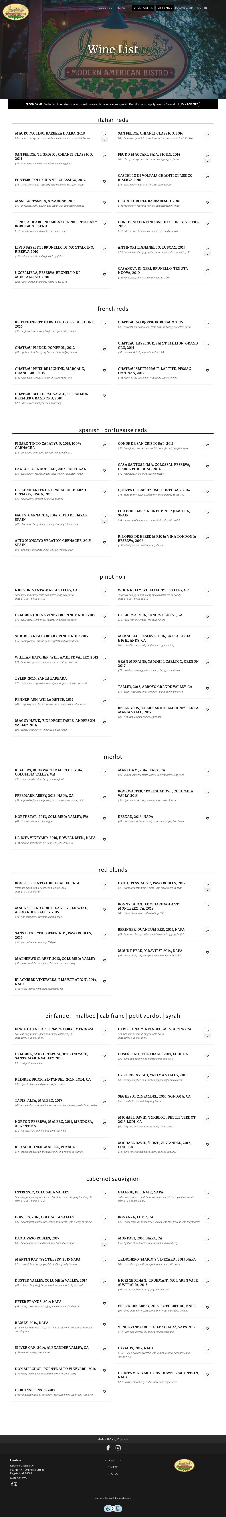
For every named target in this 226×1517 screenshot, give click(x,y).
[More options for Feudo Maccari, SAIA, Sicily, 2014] (207, 156)
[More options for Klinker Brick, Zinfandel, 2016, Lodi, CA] (104, 1081)
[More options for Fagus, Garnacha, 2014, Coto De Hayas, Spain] (104, 517)
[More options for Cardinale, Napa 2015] (104, 1391)
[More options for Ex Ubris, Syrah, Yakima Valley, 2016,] (207, 1076)
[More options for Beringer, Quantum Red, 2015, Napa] (207, 931)
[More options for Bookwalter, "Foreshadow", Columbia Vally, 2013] (207, 793)
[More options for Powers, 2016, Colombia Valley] (104, 1219)
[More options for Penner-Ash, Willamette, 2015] (104, 701)
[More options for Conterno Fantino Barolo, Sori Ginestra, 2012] (207, 223)
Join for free (189, 104)
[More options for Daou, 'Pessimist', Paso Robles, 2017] (207, 884)
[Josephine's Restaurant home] (16, 12)
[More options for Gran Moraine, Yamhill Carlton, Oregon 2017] (207, 663)
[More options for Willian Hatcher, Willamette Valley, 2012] (104, 659)
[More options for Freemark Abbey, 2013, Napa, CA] (104, 797)
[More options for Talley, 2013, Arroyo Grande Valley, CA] (207, 688)
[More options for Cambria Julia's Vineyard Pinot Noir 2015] (104, 616)
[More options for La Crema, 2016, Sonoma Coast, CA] (207, 616)
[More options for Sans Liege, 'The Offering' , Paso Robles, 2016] (104, 935)
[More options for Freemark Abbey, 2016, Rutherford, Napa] (207, 1307)
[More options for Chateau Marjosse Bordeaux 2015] (207, 324)
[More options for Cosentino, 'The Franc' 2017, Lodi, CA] (207, 1055)
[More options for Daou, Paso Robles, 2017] (104, 1240)
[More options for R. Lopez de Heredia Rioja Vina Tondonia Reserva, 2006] (207, 538)
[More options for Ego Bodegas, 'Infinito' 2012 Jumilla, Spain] (207, 512)
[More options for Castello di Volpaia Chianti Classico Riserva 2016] (207, 177)
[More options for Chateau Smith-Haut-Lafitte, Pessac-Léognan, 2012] (207, 370)
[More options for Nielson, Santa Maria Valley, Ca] (104, 592)
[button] (123, 8)
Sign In (202, 7)
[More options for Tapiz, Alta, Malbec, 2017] (104, 1102)
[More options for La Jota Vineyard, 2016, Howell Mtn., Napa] (104, 839)
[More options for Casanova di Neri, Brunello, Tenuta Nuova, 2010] (207, 270)
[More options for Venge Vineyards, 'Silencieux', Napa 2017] (207, 1328)
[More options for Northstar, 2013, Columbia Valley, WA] (104, 818)
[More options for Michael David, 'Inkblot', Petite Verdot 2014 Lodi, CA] (207, 1119)
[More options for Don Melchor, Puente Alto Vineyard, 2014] (104, 1370)
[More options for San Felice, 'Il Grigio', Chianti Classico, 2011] (104, 156)
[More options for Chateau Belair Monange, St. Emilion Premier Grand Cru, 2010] (104, 395)
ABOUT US (105, 7)
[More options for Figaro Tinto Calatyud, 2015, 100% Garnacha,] (104, 445)
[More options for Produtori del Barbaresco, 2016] (207, 202)
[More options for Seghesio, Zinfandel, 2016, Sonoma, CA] (207, 1098)
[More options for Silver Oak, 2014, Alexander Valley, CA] (104, 1349)
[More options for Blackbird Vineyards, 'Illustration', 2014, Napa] (104, 981)
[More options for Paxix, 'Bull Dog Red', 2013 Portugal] (104, 470)
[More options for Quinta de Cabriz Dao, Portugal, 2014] (207, 491)
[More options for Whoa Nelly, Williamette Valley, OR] (207, 592)
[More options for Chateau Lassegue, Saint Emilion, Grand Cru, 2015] (207, 345)
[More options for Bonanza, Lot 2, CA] (207, 1219)
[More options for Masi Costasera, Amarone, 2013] (104, 202)
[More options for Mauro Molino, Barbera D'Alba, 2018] (104, 135)
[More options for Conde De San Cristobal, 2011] (207, 445)
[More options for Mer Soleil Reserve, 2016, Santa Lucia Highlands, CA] (207, 637)
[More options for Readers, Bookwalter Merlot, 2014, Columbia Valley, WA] (104, 772)
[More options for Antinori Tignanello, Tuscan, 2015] (207, 249)
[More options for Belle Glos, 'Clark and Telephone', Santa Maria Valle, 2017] (207, 709)
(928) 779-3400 (18, 1477)
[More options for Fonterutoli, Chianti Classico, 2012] (104, 181)
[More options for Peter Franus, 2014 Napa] (104, 1303)
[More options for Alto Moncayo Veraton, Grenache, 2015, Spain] (104, 542)
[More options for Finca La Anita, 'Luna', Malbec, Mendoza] (104, 1031)
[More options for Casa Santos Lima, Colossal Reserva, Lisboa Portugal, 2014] (207, 466)
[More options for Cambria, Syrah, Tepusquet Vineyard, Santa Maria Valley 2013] (104, 1055)
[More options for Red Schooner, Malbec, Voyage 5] (104, 1148)
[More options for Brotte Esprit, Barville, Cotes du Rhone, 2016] (104, 324)
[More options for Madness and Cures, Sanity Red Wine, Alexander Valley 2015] (104, 909)
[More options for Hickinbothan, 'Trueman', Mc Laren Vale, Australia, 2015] (207, 1282)
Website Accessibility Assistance (113, 1498)
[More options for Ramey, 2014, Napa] (104, 1324)
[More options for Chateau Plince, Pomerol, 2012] (104, 349)
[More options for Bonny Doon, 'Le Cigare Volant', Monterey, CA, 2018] (207, 906)
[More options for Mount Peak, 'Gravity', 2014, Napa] (207, 952)
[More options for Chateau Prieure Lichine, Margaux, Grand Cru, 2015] (104, 370)
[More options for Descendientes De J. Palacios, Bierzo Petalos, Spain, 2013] (104, 491)
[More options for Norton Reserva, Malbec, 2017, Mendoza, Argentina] (104, 1123)
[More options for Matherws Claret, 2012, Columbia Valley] (104, 960)
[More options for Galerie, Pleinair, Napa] (207, 1194)
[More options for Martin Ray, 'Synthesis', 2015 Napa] (104, 1261)
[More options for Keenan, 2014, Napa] (207, 818)
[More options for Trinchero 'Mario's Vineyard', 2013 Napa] (207, 1261)
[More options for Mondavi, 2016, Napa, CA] (207, 1240)
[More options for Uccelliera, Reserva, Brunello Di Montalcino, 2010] (104, 274)
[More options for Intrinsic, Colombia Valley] (104, 1194)
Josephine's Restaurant (185, 1466)
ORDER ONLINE (143, 7)
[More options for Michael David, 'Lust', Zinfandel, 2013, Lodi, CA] (207, 1144)
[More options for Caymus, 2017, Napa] (207, 1350)
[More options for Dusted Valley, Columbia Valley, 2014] (104, 1282)
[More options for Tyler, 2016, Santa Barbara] (104, 680)
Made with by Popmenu (65, 1439)
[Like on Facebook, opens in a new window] (108, 1449)
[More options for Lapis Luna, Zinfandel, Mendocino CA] (207, 1031)
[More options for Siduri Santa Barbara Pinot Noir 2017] (104, 637)
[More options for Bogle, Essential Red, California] (104, 884)
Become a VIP (184, 7)
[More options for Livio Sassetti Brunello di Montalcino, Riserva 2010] (104, 249)
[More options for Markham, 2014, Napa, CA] (207, 772)
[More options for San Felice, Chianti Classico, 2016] (207, 135)
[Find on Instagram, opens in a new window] (118, 1449)
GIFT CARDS (164, 7)
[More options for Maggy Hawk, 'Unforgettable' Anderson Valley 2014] (104, 722)
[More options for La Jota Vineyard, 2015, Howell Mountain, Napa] (207, 1374)
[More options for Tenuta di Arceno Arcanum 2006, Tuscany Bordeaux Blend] (104, 223)
